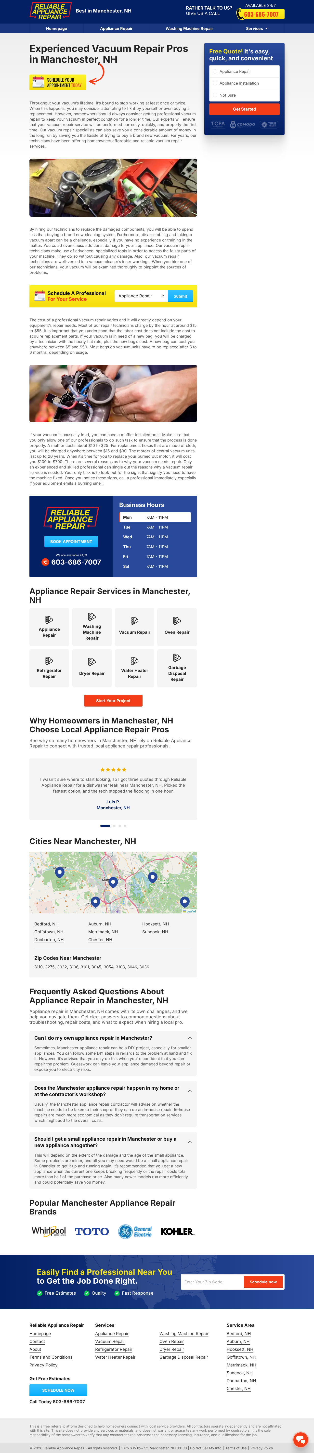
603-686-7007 (261, 14)
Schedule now (58, 1390)
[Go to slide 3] (119, 826)
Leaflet (191, 911)
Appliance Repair (116, 28)
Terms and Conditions (50, 1357)
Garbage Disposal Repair (183, 1357)
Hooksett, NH (155, 924)
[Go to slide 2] (111, 826)
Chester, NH (100, 939)
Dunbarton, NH (49, 939)
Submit (180, 296)
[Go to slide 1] (101, 826)
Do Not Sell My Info (205, 1448)
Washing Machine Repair (189, 28)
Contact (37, 1341)
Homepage (56, 28)
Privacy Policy (43, 1365)
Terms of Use (236, 1448)
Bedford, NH (46, 924)
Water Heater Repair (115, 1357)
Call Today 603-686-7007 (57, 1401)
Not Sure (228, 95)
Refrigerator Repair (113, 1349)
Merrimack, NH (103, 931)
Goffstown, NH (49, 931)
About (35, 1349)
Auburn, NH (99, 924)
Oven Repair (171, 1341)
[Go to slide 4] (125, 826)
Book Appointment (71, 541)
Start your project (113, 700)
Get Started (244, 109)
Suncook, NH (155, 931)
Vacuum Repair (110, 1341)
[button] (113, 882)
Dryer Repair (171, 1349)
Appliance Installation (239, 83)
